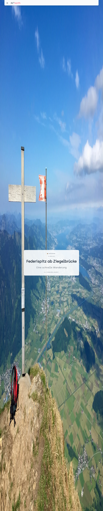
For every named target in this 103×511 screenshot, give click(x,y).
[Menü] (7, 3)
